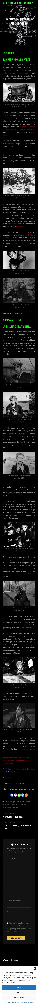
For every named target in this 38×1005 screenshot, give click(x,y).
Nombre (10, 889)
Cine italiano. (20, 802)
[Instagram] (15, 795)
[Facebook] (11, 795)
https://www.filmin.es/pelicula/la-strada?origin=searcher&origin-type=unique (17, 760)
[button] (35, 968)
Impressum (31, 1002)
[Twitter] (22, 795)
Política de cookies (9, 1002)
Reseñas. (15, 807)
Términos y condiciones (21, 1002)
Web (8, 912)
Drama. (14, 804)
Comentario (12, 859)
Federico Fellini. (23, 804)
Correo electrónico (14, 901)
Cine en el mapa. (10, 802)
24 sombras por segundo (18, 3)
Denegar (19, 993)
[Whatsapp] (19, 795)
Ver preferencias (19, 998)
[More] (26, 795)
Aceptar (19, 987)
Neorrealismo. (7, 807)
